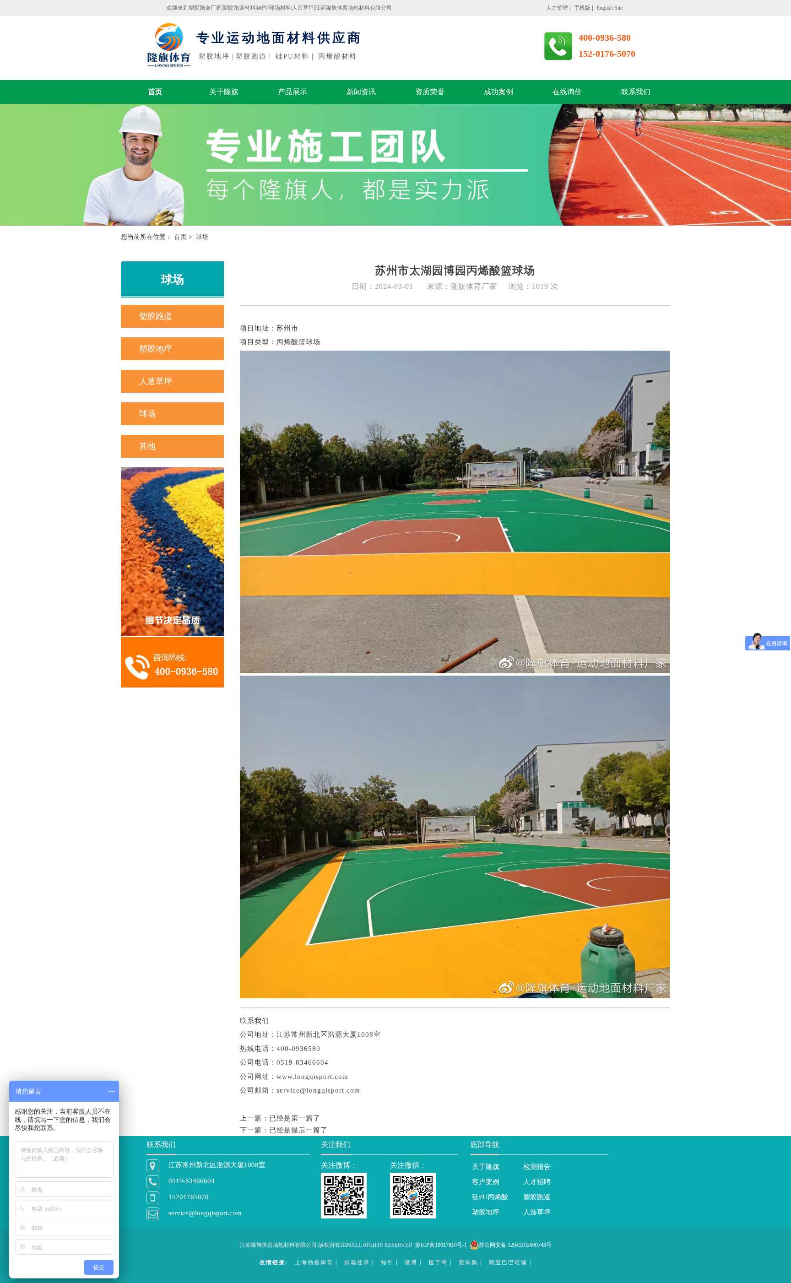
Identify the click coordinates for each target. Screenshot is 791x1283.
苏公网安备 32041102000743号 (515, 1245)
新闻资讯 (361, 92)
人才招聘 (537, 1182)
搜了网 (438, 1262)
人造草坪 (155, 381)
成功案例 (498, 92)
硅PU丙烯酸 (490, 1197)
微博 (411, 1262)
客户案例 (485, 1182)
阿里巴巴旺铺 (508, 1262)
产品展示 (292, 92)
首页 (155, 92)
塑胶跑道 (155, 316)
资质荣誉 (429, 92)
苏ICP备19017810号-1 (441, 1245)
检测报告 (537, 1166)
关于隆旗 (223, 92)
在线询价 (567, 92)
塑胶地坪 (155, 348)
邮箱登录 (357, 1262)
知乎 (387, 1262)
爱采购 (468, 1262)
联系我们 (635, 92)
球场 (147, 413)
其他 (147, 446)
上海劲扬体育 (314, 1262)
